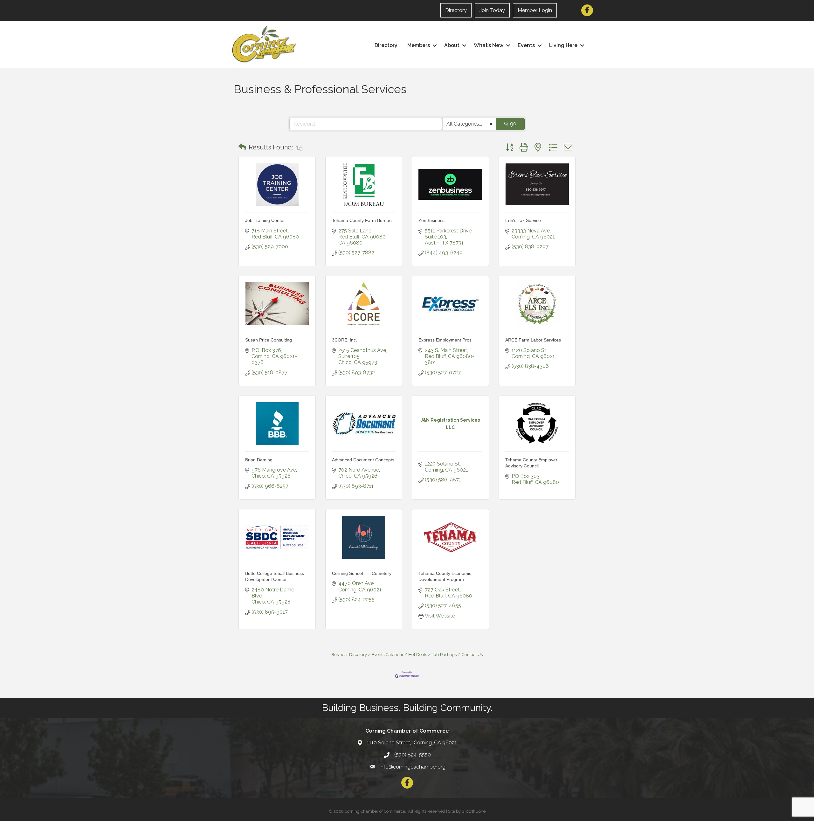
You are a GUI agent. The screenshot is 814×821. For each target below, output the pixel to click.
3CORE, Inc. (344, 339)
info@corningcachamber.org (412, 767)
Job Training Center (265, 220)
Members (418, 45)
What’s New (488, 45)
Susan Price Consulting (268, 339)
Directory (456, 10)
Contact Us (472, 654)
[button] (242, 147)
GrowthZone (474, 811)
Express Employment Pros (445, 339)
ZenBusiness (431, 220)
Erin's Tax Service (523, 220)
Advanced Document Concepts (363, 459)
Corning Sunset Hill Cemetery (361, 573)
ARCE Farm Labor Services (533, 339)
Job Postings (444, 654)
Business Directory (349, 654)
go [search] (513, 124)
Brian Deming (258, 459)
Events (526, 45)
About (451, 45)
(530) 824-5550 (412, 755)
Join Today (492, 10)
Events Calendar (388, 654)
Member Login (535, 10)
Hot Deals (417, 654)
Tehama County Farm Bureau (362, 220)
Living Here (563, 45)
